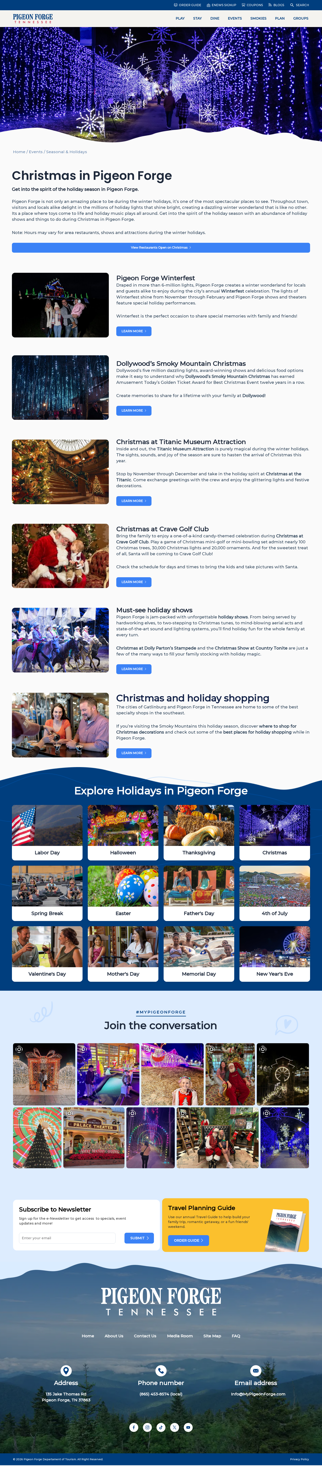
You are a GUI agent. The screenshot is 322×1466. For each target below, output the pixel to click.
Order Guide (190, 5)
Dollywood (253, 395)
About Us (114, 1336)
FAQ (236, 1336)
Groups (300, 18)
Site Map (212, 1336)
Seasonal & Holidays (66, 151)
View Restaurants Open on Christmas (159, 247)
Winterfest (232, 291)
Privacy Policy (299, 1459)
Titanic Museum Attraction (185, 448)
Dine (214, 18)
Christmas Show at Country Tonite (251, 648)
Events (235, 18)
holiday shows (233, 617)
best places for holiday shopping (257, 732)
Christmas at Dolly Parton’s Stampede (156, 648)
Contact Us (145, 1336)
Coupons (255, 5)
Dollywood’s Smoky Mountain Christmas (227, 376)
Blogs (278, 5)
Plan (280, 18)
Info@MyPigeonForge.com (258, 1394)
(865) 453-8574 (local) (161, 1394)
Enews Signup (224, 5)
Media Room (180, 1336)
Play (180, 18)
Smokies (258, 18)
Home (19, 151)
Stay (197, 18)
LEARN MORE (132, 331)
